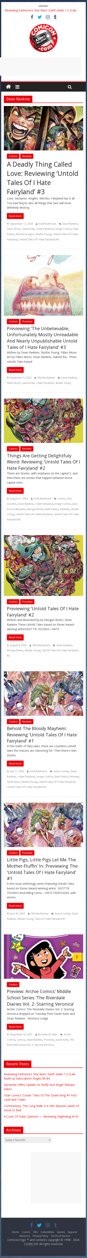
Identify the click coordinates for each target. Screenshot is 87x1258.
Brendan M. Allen (47, 1034)
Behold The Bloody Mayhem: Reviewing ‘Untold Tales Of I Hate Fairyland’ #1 (42, 734)
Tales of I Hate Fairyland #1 (50, 919)
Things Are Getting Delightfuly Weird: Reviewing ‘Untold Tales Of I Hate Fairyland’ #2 (43, 461)
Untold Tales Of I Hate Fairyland (34, 514)
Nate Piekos (52, 509)
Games (61, 1232)
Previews (27, 321)
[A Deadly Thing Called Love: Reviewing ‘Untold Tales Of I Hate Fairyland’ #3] (43, 108)
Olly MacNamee (46, 377)
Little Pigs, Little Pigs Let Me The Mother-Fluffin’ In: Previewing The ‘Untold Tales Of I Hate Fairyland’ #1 (42, 868)
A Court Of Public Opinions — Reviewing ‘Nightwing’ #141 (42, 10)
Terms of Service (60, 1236)
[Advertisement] (56, 1177)
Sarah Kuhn (62, 1039)
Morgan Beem (35, 509)
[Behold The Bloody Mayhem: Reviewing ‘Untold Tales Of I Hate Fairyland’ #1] (43, 673)
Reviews (26, 156)
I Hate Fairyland (45, 229)
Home (15, 1232)
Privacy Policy (40, 1236)
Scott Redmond (47, 224)
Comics (13, 156)
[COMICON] (43, 25)
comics (61, 498)
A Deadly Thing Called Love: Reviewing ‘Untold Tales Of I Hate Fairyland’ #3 (42, 178)
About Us (24, 1236)
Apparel (72, 1232)
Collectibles (47, 1232)
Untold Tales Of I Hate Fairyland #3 (39, 239)
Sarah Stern (13, 782)
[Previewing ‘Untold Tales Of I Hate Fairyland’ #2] (43, 537)
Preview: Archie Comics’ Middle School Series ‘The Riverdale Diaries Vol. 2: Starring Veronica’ (40, 997)
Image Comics (63, 229)
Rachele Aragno (25, 234)
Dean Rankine (70, 224)
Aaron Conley (61, 771)
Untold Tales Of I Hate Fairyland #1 (27, 787)
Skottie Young (43, 234)
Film (35, 1232)
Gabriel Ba (28, 229)
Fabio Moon (14, 229)
